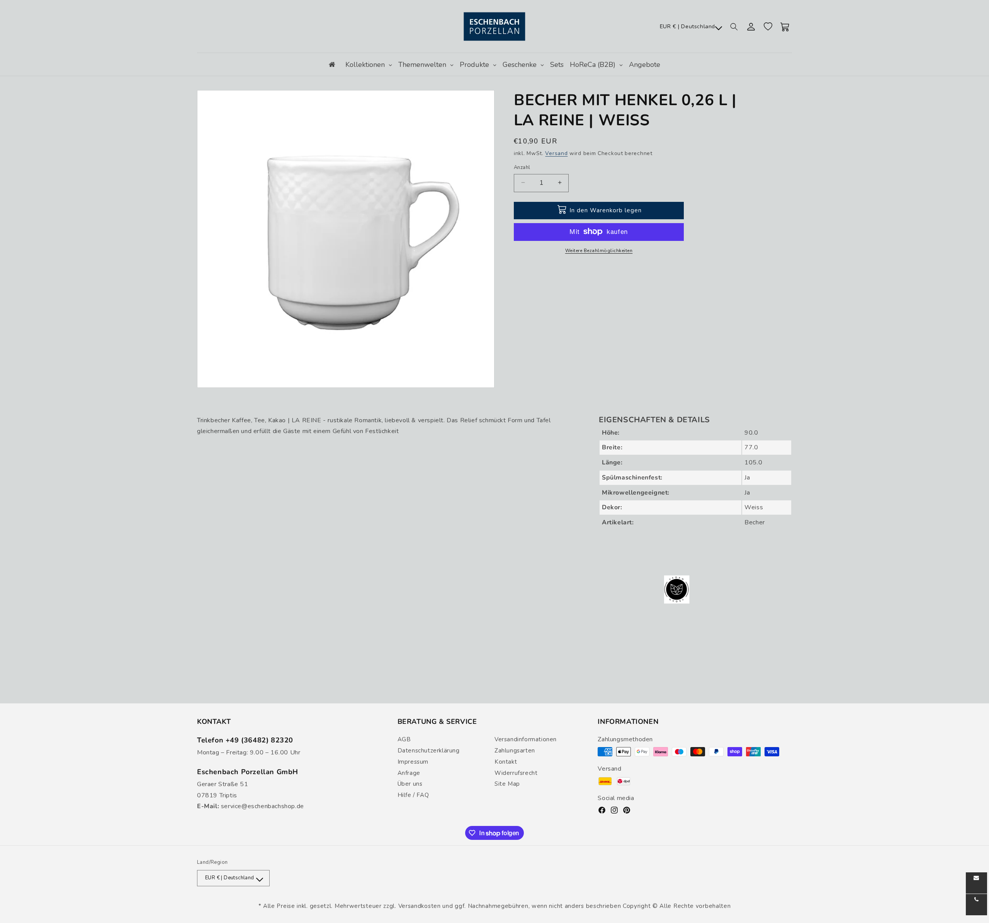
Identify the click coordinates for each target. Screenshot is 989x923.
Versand (556, 153)
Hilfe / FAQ (413, 795)
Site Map (507, 784)
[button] (734, 26)
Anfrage (409, 773)
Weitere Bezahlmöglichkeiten (599, 250)
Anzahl (522, 167)
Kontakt (505, 762)
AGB (404, 739)
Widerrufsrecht (515, 773)
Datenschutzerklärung (429, 750)
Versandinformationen (525, 739)
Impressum (413, 762)
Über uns (410, 784)
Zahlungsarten (514, 750)
